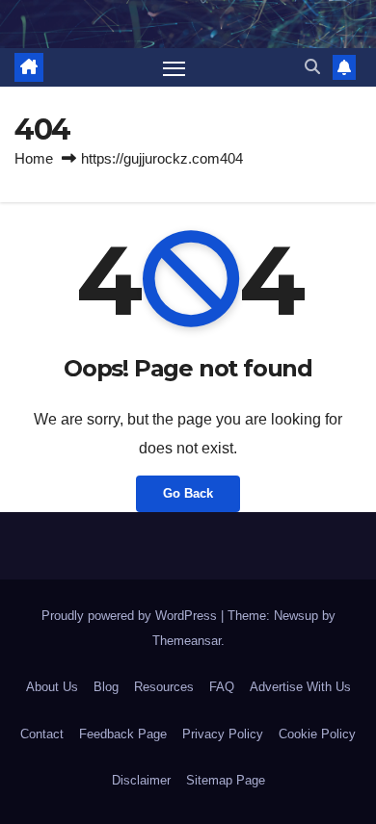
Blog (106, 687)
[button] (312, 67)
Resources (164, 687)
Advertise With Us (300, 687)
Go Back (188, 493)
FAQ (221, 687)
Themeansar (186, 640)
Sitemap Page (225, 780)
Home (33, 158)
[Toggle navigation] (174, 67)
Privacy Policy (222, 734)
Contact (42, 734)
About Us (52, 687)
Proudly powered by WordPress (131, 615)
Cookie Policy (317, 734)
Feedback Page (123, 734)
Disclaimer (141, 780)
